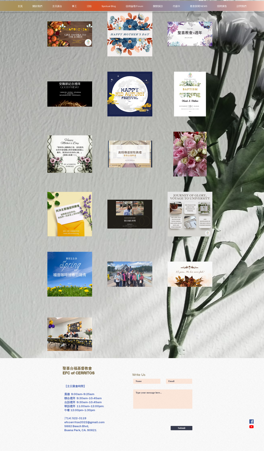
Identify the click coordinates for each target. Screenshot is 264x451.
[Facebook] (251, 421)
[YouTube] (251, 427)
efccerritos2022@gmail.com (84, 422)
